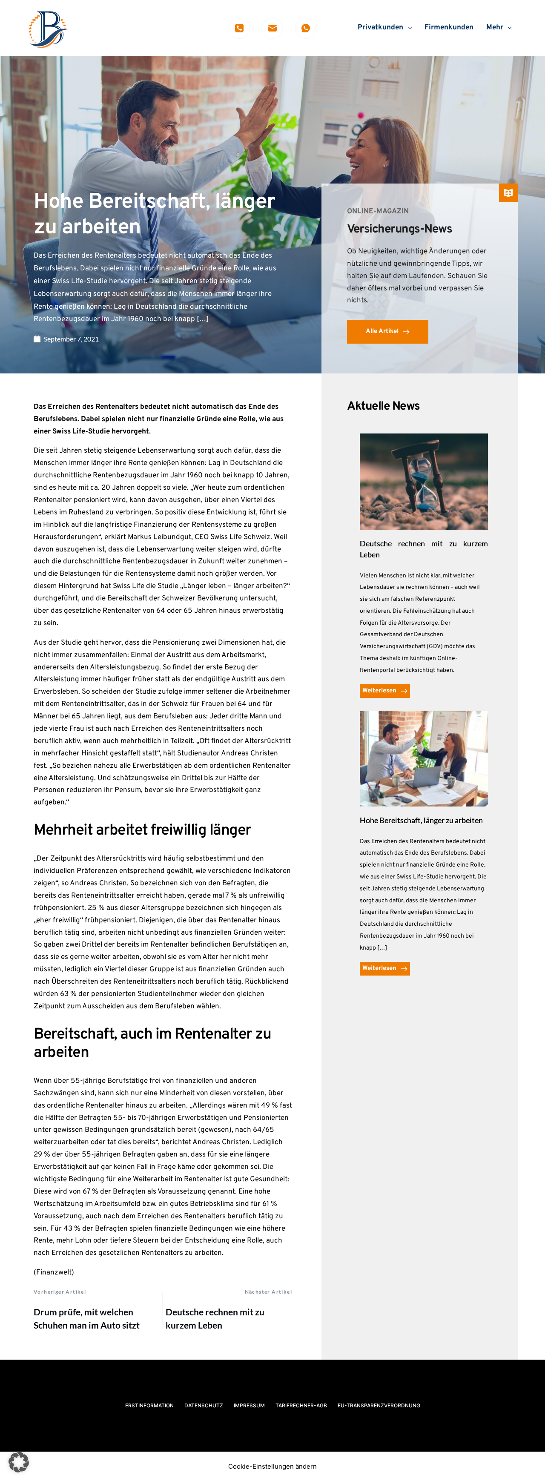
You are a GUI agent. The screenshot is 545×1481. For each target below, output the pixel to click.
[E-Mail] (272, 28)
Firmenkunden (449, 27)
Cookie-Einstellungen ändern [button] (272, 1466)
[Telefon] (239, 28)
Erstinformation (149, 1405)
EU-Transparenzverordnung (379, 1405)
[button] (18, 1462)
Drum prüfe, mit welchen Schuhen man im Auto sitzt (87, 1318)
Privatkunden (380, 27)
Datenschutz (203, 1405)
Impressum (249, 1405)
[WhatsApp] (305, 28)
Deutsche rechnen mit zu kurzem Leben (215, 1318)
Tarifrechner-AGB (301, 1405)
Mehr (494, 27)
